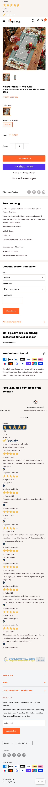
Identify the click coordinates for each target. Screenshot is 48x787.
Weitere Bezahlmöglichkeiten (24, 173)
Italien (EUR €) (22, 743)
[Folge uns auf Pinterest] (19, 755)
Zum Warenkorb (24, 158)
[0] (43, 20)
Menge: (5, 146)
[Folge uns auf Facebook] (4, 755)
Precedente (7, 450)
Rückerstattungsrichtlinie (12, 322)
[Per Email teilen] (43, 192)
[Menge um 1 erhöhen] (26, 146)
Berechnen (10, 311)
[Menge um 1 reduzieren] (12, 146)
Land (5, 272)
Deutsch (6, 743)
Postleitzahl (7, 295)
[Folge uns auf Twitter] (9, 755)
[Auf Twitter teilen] (39, 192)
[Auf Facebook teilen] (29, 192)
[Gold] (7, 111)
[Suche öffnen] (33, 20)
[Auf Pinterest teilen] (34, 192)
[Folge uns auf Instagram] (14, 755)
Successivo (16, 450)
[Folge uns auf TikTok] (24, 755)
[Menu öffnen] (4, 21)
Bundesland (7, 283)
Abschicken (11, 731)
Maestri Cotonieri (10, 97)
